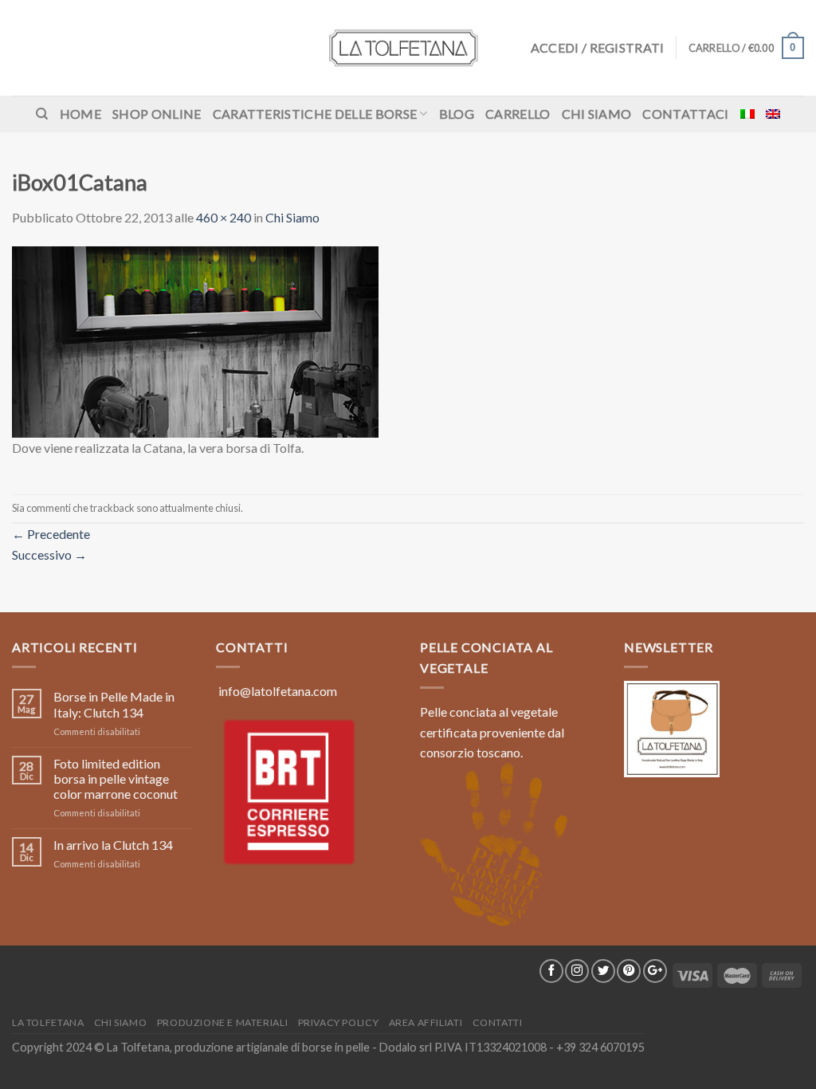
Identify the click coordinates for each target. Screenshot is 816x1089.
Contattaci (685, 113)
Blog (456, 113)
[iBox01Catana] (195, 340)
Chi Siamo (597, 113)
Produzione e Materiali (222, 1022)
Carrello (518, 113)
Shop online (157, 113)
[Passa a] (747, 114)
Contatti (498, 1022)
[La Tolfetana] (408, 48)
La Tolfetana (48, 1022)
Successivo (49, 554)
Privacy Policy (338, 1022)
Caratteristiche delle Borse (315, 113)
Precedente (51, 533)
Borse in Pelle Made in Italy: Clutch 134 (114, 704)
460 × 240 (223, 217)
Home (80, 113)
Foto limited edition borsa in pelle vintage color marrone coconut (115, 778)
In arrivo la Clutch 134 (113, 844)
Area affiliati (426, 1022)
